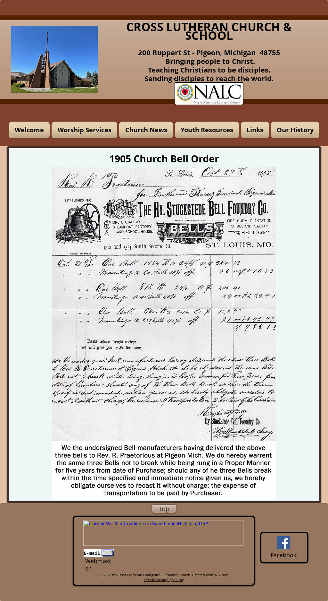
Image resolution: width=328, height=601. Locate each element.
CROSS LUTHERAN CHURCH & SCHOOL (209, 31)
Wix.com (221, 574)
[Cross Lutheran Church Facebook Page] (283, 542)
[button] (84, 130)
